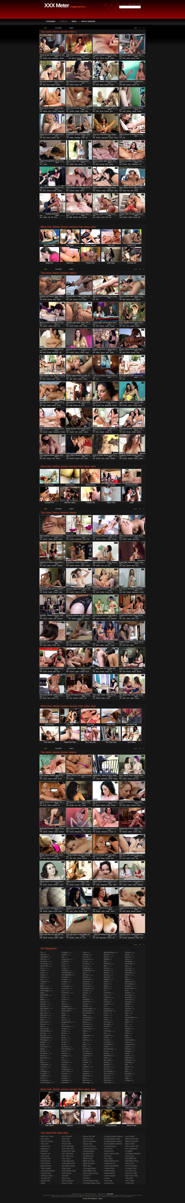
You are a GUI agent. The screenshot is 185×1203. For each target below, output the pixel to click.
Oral (105, 995)
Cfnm (42, 1078)
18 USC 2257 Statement (90, 1198)
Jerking (55, 325)
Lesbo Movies (109, 1173)
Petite (106, 1020)
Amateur (72, 164)
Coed (63, 968)
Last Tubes (45, 1156)
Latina (137, 352)
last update (58, 28)
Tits (140, 164)
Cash (42, 1069)
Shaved (107, 1078)
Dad (63, 1002)
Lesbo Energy (109, 1171)
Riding (106, 1062)
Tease (127, 1011)
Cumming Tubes (89, 1168)
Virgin (127, 1053)
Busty (49, 58)
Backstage (113, 618)
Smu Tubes (66, 1158)
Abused (43, 955)
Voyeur (127, 1056)
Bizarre (43, 1024)
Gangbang (87, 970)
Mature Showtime (132, 1141)
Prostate (107, 1042)
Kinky (134, 778)
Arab (42, 975)
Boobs (42, 1042)
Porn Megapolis (131, 1149)
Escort (64, 1040)
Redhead (61, 831)
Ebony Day (66, 1178)
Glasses (115, 778)
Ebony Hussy (88, 1139)
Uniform (128, 1042)
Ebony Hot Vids (89, 1136)
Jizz (84, 1042)
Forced (85, 957)
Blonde (128, 58)
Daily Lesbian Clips (90, 1173)
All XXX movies (47, 1141)
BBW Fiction (88, 1158)
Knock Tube (66, 1144)
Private (106, 1040)
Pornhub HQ (45, 1158)
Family (82, 137)
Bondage (43, 1040)
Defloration (65, 1011)
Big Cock (44, 1013)
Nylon (106, 986)
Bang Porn (45, 1149)
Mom (106, 966)
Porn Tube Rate (68, 1146)
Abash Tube (45, 1181)
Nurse (106, 984)
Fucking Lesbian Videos (113, 1136)
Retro (106, 1058)
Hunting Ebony (88, 1151)
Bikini (86, 111)
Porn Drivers (45, 1163)
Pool (105, 1029)
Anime (42, 970)
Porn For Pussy (131, 1166)
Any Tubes (45, 1139)
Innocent (86, 1024)
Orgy (106, 1000)
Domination (65, 1026)
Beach (42, 1002)
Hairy (102, 405)
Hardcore (74, 618)
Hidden (85, 1006)
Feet (124, 137)
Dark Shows (66, 1173)
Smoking (128, 964)
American (107, 645)
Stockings (112, 458)
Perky (106, 1017)
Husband (86, 1020)
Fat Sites (86, 1178)
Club (63, 964)
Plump (106, 1026)
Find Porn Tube (131, 1173)
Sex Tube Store (68, 1156)
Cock (63, 966)
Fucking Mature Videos (113, 1141)
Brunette (45, 58)
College (64, 970)
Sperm (127, 975)
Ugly (126, 1035)
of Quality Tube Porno (77, 7)
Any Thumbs (67, 1136)
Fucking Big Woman (90, 1181)
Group (85, 993)
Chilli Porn (130, 1183)
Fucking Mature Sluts (112, 1139)
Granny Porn (109, 1151)
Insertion (86, 1026)
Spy (126, 977)
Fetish (82, 405)
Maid (84, 1078)
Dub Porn (44, 1151)
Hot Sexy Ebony (89, 1146)
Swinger (128, 1002)
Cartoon (43, 1067)
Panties (108, 618)
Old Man (107, 993)
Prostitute (107, 1044)
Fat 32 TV (87, 1176)
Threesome (129, 1017)
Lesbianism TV (110, 1163)
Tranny (127, 1029)
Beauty (43, 1004)
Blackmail (44, 1029)
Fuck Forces (45, 1161)
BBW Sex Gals (88, 1161)
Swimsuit (128, 1000)
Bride (42, 1049)
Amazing (112, 58)
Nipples (55, 539)
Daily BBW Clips (89, 1171)
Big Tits (82, 190)
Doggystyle (65, 1022)
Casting (43, 1071)
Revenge (107, 1060)
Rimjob (106, 1065)
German (86, 975)
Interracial (87, 1029)
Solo (142, 937)
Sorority (128, 968)
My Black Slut (88, 1153)
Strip (126, 991)
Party (110, 217)
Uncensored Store (48, 1171)
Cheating (43, 1080)
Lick (84, 1069)
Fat (62, 1058)
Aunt (42, 984)
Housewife (87, 1013)
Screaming (108, 1071)
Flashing (64, 1080)
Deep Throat (136, 539)
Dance (64, 1004)
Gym (84, 995)
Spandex (128, 970)
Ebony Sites (87, 1144)
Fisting (64, 1076)
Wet (126, 1065)
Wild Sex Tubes (47, 1176)
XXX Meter (56, 5)
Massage (86, 1083)
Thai (126, 1015)
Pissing (107, 1024)
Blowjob (125, 539)
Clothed (64, 961)
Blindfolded (44, 1031)
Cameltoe (44, 1065)
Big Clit (43, 1011)
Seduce (107, 1076)
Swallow (128, 997)
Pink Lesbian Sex (132, 1146)
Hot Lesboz (108, 1158)
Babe (97, 58)
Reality (132, 645)
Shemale (107, 1083)
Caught (43, 1074)
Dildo (79, 805)
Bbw (42, 997)
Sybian (127, 1004)
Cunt (49, 217)
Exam (63, 1042)
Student (128, 993)
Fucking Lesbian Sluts (91, 1183)
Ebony (63, 1033)
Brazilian (43, 1047)
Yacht (127, 1076)
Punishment (108, 1049)
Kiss (81, 84)
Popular (63, 21)
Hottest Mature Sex (111, 1161)
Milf (52, 217)
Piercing (77, 84)
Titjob (127, 1022)
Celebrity (44, 1076)
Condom (64, 977)
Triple (127, 1031)
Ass (85, 164)
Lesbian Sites (109, 1168)
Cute (63, 997)
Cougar (61, 884)
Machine (86, 1076)
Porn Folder (129, 1181)
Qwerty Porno (46, 1166)
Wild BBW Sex (131, 1158)
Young (127, 1080)
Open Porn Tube (131, 1176)
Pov (105, 1033)
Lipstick (86, 1074)
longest (71, 28)
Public (106, 1047)
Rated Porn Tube (68, 1151)
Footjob (85, 955)
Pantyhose (108, 1011)
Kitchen (86, 1049)
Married (86, 1080)
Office (106, 988)
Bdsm (124, 111)
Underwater (129, 1040)
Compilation (77, 137)
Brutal (42, 1056)
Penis (106, 1015)
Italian (85, 1031)
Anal (124, 858)
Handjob (86, 1000)
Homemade (87, 1008)
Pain (105, 1006)
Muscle (106, 975)
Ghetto (85, 977)
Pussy (55, 217)
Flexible (64, 1083)
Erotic (63, 1038)
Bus (41, 1060)
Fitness (64, 1078)
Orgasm (60, 592)
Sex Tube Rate (67, 1153)
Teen (102, 565)
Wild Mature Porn (131, 1161)
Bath (128, 190)
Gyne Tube (66, 1141)
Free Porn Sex (130, 1171)
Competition (66, 973)
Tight (127, 1020)
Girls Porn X (129, 1163)
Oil (105, 991)
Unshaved (129, 1044)
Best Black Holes (68, 1166)
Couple (103, 217)
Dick (63, 1013)
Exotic (63, 1044)
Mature (116, 190)
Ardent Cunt (45, 1146)
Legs (137, 858)
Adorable (43, 957)
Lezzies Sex (108, 1183)
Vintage (136, 458)
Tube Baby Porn (68, 1161)
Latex (85, 1058)
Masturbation (55, 58)
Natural (136, 190)
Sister (127, 955)
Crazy (80, 299)
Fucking (86, 964)
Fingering (79, 58)
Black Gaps (66, 1168)
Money (106, 968)
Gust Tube (66, 1139)
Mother (106, 973)
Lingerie (116, 137)
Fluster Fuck (45, 1153)
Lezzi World (129, 1136)
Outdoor (107, 1004)
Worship (128, 1074)
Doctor (64, 1020)
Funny (85, 966)
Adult (43, 1183)
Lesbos (107, 1178)
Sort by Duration (88, 21)
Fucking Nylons (110, 1146)
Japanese (86, 1035)
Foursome (87, 959)
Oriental (107, 1002)
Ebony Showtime (89, 1141)
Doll (63, 1024)
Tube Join (44, 1144)
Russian (107, 1067)
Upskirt (128, 1047)
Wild (126, 1071)
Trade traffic (109, 1194)
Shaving (107, 1080)
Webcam (128, 1060)
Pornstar (62, 58)
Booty (42, 1044)
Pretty (106, 1038)
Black (42, 1026)
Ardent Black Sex (68, 1163)
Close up (84, 217)
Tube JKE (129, 1178)
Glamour (86, 982)
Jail (84, 1033)
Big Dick (43, 1015)
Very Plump (129, 1156)
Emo (63, 1035)
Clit (81, 592)
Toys (126, 1026)
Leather (86, 1062)
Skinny (140, 831)
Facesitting (65, 1049)
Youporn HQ (45, 1178)
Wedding (128, 1062)
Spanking (128, 973)
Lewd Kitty (108, 1181)
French (85, 961)
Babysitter (44, 988)
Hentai (85, 1004)
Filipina (64, 1067)
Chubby (64, 952)
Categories (50, 21)
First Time (65, 1071)
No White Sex (88, 1156)
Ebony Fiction (67, 1183)
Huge (84, 937)
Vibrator (128, 1049)
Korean (85, 1051)
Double (64, 1029)
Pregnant (107, 1035)
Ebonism (65, 1176)
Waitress (128, 1058)
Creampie (65, 986)
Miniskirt (107, 964)
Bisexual (43, 1022)
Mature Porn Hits (131, 1139)
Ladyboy (86, 1056)
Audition (112, 352)
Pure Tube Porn (68, 1149)
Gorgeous (86, 988)
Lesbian (102, 58)
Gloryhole (86, 986)
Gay (84, 973)
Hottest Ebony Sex (90, 1149)
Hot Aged (107, 1156)
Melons (106, 957)
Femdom (137, 325)
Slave (127, 959)
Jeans (85, 1038)
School (106, 1069)
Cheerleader (45, 1083)
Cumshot (65, 993)
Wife (126, 1069)
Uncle (127, 1038)
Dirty (138, 84)
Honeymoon (87, 1011)
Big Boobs (60, 618)
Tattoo (107, 352)
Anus (42, 973)
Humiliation (87, 1017)
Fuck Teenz (108, 1149)
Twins (127, 1033)
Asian (42, 977)
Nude (106, 982)
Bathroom (44, 995)
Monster (107, 970)
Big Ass (43, 1006)
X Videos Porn (130, 1168)
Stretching (129, 988)
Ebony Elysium (67, 1181)
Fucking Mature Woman (113, 1144)
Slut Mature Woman (132, 1153)
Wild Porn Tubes (47, 1136)
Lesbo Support (109, 1176)
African (43, 959)
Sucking (128, 995)
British (43, 1051)
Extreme (64, 1047)
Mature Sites (130, 1144)
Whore (127, 1067)
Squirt (54, 618)
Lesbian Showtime (111, 1166)
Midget (106, 959)
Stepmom (128, 982)
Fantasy (82, 352)
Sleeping (128, 961)
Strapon (128, 986)
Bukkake (43, 1058)
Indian (85, 1022)
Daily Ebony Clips (69, 1171)
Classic (64, 955)
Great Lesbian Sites (111, 1153)
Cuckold (64, 988)
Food (88, 539)
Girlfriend (86, 979)
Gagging (86, 968)
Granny (85, 991)
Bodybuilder (45, 1038)
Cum (97, 378)
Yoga (127, 1078)
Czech (64, 1000)
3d (41, 952)
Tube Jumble (46, 1168)
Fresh (74, 21)
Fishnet (60, 911)
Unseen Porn (46, 1173)
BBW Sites (87, 1166)
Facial (63, 1051)
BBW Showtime (89, 1163)
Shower (89, 831)
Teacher (128, 1008)
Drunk (63, 1031)
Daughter (65, 1006)
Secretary (107, 1074)
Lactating (86, 1053)
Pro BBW (128, 1151)
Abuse (100, 1198)
